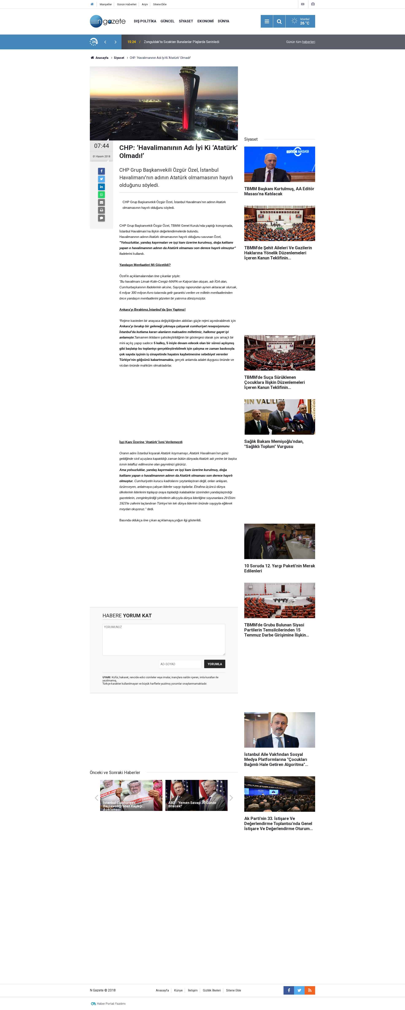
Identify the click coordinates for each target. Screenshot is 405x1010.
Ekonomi (205, 21)
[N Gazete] (108, 21)
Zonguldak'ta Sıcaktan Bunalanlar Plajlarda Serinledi (181, 42)
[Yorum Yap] (101, 218)
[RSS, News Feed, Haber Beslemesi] (310, 990)
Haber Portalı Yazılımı (111, 1003)
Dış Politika (145, 21)
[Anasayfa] (92, 4)
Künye (178, 990)
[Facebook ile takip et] (289, 990)
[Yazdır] (101, 210)
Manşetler (106, 4)
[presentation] (105, 41)
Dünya (223, 21)
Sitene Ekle (159, 4)
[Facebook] (101, 171)
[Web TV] (302, 4)
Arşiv (145, 4)
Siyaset (186, 21)
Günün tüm (300, 42)
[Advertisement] (55, 123)
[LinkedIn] (101, 186)
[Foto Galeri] (312, 4)
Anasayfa (162, 990)
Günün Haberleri (126, 4)
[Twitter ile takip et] (299, 990)
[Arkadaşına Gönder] (101, 202)
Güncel (168, 21)
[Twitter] (101, 179)
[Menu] (267, 22)
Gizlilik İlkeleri (212, 990)
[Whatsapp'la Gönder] (101, 194)
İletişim (193, 990)
